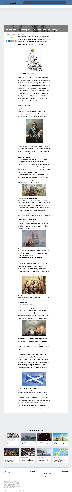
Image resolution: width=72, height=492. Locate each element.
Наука (23, 6)
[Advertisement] (36, 17)
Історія (19, 6)
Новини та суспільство (34, 6)
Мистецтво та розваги (44, 6)
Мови (27, 6)
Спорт (52, 6)
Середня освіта (13, 6)
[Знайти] (64, 3)
